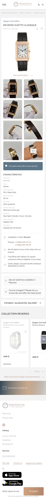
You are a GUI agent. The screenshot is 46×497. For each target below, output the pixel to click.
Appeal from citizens (34, 463)
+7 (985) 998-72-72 (23, 242)
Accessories (7, 444)
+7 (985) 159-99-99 (23, 245)
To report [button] (33, 491)
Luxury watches (9, 436)
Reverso (6, 180)
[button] (4, 4)
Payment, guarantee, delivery (20, 303)
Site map (5, 463)
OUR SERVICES (8, 456)
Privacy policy (7, 418)
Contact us (17, 463)
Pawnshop (6, 414)
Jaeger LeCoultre (11, 21)
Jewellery (6, 440)
